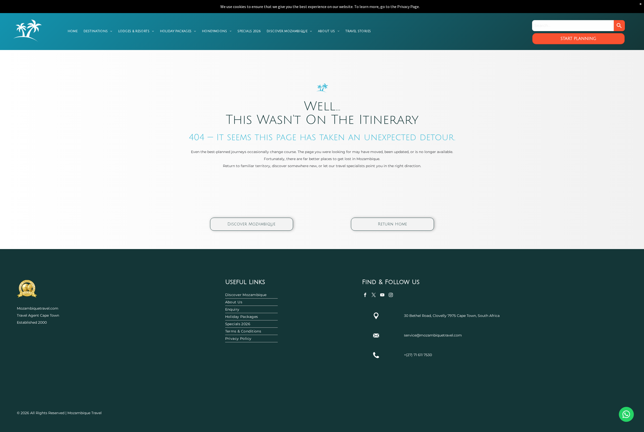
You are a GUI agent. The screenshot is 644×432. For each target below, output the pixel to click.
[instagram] (391, 295)
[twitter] (374, 295)
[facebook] (365, 295)
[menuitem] (72, 31)
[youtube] (382, 295)
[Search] (619, 25)
